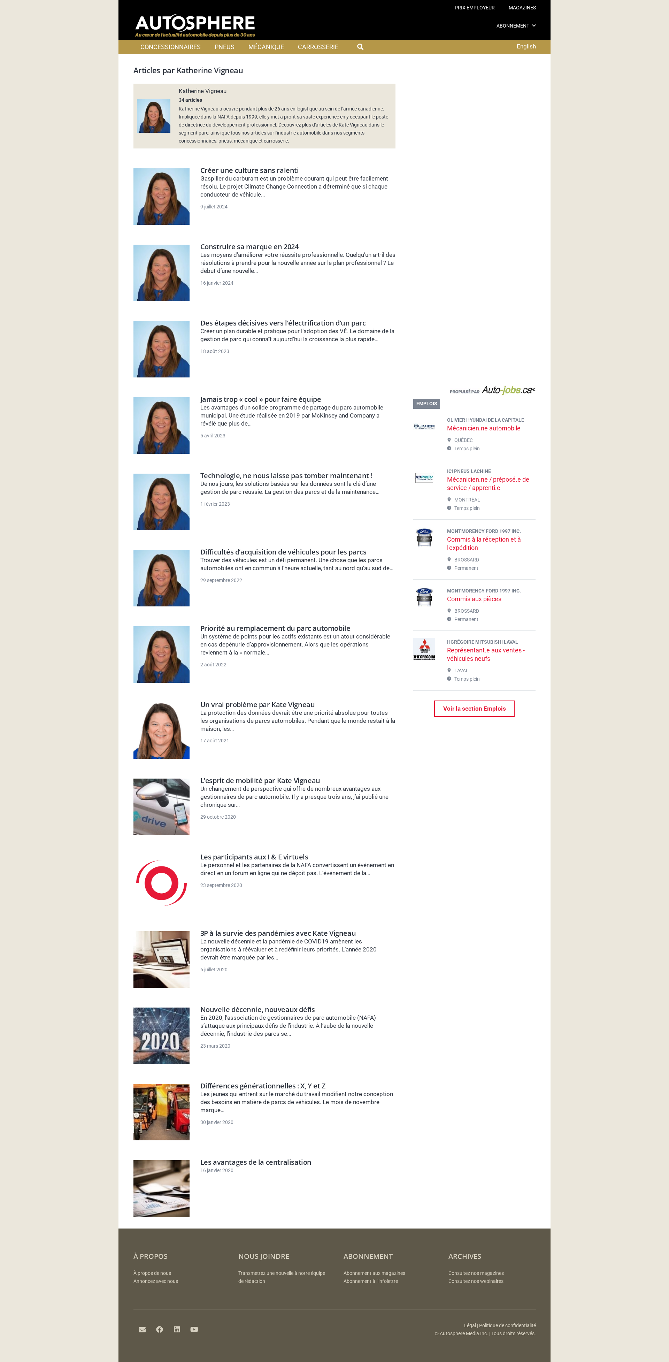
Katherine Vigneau (202, 90)
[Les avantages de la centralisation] (161, 1188)
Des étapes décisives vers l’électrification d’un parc (283, 323)
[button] (534, 26)
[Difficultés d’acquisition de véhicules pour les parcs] (161, 578)
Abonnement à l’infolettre (371, 1281)
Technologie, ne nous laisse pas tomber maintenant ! (286, 475)
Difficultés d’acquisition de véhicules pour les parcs (283, 552)
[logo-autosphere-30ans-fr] (195, 26)
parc (203, 133)
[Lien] (474, 392)
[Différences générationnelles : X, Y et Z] (161, 1112)
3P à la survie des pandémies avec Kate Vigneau (278, 933)
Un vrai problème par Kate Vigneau (257, 704)
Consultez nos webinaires (475, 1281)
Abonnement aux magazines (374, 1273)
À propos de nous (152, 1273)
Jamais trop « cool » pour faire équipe (260, 399)
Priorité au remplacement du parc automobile (275, 628)
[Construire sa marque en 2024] (161, 273)
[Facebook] (159, 1329)
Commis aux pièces (474, 599)
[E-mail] (142, 1329)
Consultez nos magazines (476, 1273)
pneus (225, 141)
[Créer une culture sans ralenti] (161, 196)
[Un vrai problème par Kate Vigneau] (161, 731)
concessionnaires (197, 141)
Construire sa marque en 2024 (249, 246)
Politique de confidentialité (507, 1326)
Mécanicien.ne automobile (484, 428)
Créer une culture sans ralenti (249, 170)
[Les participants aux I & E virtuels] (161, 883)
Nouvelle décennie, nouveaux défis (257, 1009)
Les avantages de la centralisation (256, 1162)
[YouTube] (194, 1329)
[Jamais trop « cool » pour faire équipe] (161, 425)
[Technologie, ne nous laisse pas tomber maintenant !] (161, 502)
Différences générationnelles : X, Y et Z (263, 1086)
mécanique (245, 141)
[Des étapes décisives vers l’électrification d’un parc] (161, 349)
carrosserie (276, 141)
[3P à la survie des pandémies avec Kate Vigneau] (161, 959)
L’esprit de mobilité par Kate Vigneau (260, 780)
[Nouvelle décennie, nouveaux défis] (161, 1036)
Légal (470, 1326)
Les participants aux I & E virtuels (254, 857)
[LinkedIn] (177, 1329)
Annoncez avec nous (155, 1281)
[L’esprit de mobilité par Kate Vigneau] (161, 807)
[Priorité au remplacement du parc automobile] (161, 654)
